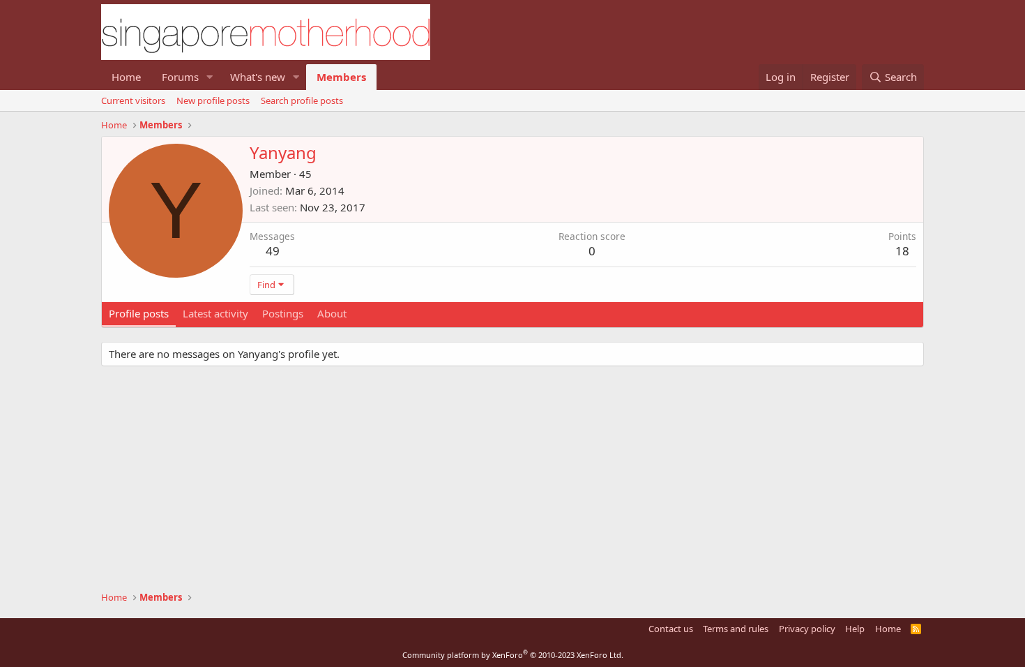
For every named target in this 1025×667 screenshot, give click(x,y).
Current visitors (133, 100)
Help (855, 628)
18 (902, 251)
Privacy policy (807, 628)
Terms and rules (735, 628)
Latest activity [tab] (215, 313)
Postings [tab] (282, 313)
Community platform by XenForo (512, 655)
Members (341, 77)
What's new (257, 77)
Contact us (670, 628)
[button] (210, 77)
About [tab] (332, 313)
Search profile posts (302, 100)
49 (273, 251)
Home (126, 77)
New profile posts (213, 100)
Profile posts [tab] (139, 313)
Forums (180, 77)
